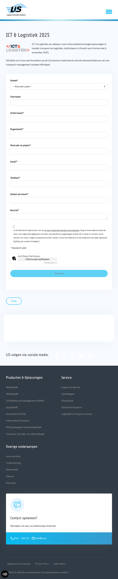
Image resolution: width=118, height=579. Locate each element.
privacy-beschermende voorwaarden (61, 230)
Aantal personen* (19, 194)
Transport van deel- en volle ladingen (25, 433)
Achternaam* (17, 113)
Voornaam (15, 96)
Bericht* (14, 210)
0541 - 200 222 (21, 538)
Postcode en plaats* (20, 145)
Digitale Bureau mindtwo (56, 572)
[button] (109, 11)
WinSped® (12, 387)
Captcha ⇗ (50, 263)
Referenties (12, 469)
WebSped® (12, 393)
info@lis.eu (40, 538)
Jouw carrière (13, 456)
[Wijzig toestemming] (5, 574)
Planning (10, 482)
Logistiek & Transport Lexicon (76, 413)
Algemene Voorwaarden (18, 563)
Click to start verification (37, 259)
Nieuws (10, 476)
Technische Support (71, 407)
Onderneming (13, 462)
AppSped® (12, 407)
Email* (13, 161)
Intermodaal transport (18, 420)
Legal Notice (60, 563)
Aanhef (13, 80)
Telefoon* (15, 177)
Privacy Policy (42, 563)
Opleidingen (67, 393)
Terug (13, 301)
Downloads (67, 400)
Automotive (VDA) (16, 413)
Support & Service (70, 387)
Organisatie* (16, 129)
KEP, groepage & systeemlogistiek (23, 427)
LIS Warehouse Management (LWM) (25, 400)
